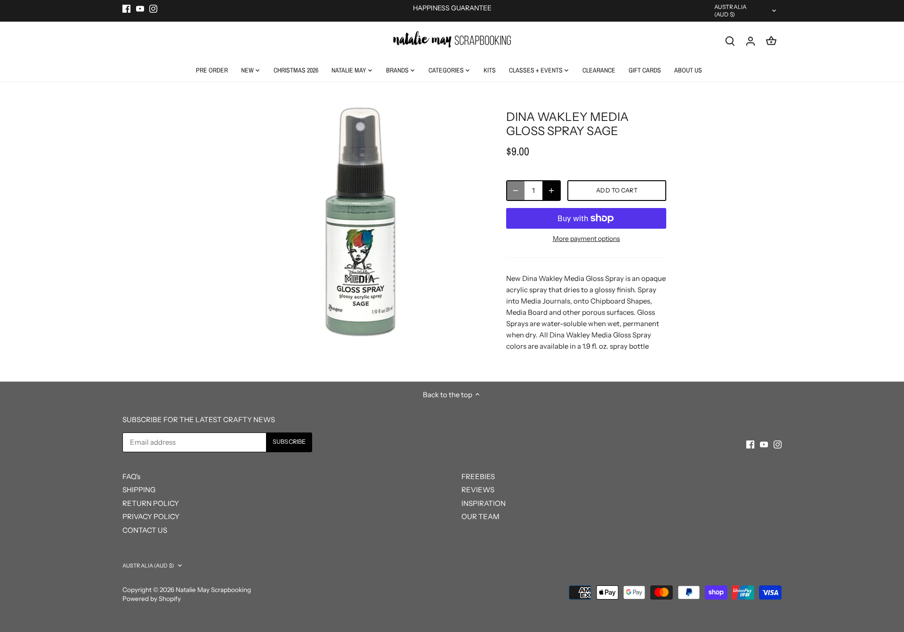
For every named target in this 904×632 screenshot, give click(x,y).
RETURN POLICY (150, 503)
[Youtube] (140, 8)
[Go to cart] (771, 41)
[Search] (729, 41)
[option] (361, 221)
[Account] (750, 41)
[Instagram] (153, 8)
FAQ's (131, 476)
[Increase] (551, 190)
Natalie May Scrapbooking (213, 589)
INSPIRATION (483, 503)
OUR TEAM (480, 516)
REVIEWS (477, 489)
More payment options (586, 238)
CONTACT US (144, 530)
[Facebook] (126, 8)
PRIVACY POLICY (150, 516)
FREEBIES (478, 476)
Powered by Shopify (151, 598)
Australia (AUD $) (730, 10)
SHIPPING (138, 489)
